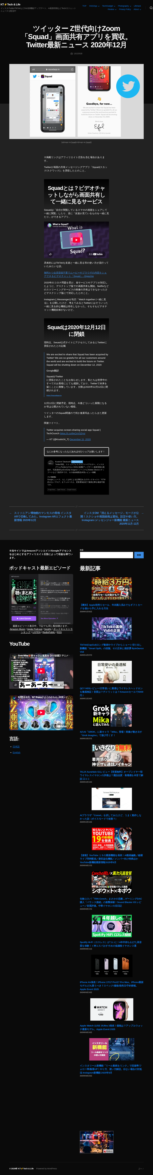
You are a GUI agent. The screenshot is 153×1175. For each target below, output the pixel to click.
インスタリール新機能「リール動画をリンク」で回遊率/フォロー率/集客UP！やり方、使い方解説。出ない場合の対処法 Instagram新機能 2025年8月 (111, 1069)
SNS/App (93, 6)
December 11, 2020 (80, 439)
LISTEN (36, 632)
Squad (73, 142)
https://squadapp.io (54, 395)
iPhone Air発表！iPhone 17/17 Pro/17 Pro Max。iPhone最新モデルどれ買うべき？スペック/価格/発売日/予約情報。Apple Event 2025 (111, 985)
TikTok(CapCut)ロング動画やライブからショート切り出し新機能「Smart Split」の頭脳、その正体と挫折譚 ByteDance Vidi (112, 648)
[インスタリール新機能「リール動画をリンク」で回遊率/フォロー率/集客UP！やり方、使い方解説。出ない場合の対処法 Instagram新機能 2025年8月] (111, 1049)
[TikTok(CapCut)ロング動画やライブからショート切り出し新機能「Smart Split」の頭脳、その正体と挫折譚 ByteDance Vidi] (112, 628)
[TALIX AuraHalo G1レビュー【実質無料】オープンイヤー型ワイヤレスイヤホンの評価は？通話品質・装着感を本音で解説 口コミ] (112, 755)
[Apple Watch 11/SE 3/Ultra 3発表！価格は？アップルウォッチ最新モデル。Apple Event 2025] (111, 1009)
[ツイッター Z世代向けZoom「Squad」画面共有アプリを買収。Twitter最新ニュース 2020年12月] (76, 101)
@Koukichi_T (77, 462)
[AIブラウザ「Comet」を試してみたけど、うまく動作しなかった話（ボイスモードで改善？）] (112, 799)
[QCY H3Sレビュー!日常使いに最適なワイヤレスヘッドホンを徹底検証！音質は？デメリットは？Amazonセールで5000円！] (112, 672)
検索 (81, 550)
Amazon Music (17, 629)
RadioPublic (48, 632)
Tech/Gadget (107, 6)
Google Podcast (71, 489)
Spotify (47, 629)
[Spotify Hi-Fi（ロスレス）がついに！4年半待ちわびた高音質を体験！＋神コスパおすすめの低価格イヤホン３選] (112, 926)
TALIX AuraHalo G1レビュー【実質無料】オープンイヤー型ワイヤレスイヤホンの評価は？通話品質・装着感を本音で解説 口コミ (111, 775)
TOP (84, 6)
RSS (59, 632)
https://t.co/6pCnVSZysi (72, 433)
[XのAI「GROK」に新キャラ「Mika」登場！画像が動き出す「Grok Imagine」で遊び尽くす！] (112, 715)
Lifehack (137, 6)
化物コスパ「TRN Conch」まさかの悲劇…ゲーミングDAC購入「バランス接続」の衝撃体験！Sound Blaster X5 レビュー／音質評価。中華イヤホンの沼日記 (111, 902)
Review (111, 9)
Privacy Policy (125, 9)
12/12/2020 (78, 54)
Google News (51, 489)
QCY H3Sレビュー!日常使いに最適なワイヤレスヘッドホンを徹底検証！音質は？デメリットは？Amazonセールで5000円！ (111, 692)
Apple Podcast (61, 489)
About (136, 9)
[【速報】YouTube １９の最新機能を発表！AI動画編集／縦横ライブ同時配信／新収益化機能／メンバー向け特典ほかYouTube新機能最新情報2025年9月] (112, 839)
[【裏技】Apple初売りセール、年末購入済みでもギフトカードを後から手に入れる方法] (112, 588)
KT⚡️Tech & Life (10, 4)
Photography (123, 6)
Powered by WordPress (46, 1168)
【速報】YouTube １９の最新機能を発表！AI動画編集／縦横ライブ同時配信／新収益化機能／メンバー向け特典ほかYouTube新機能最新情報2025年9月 (111, 859)
